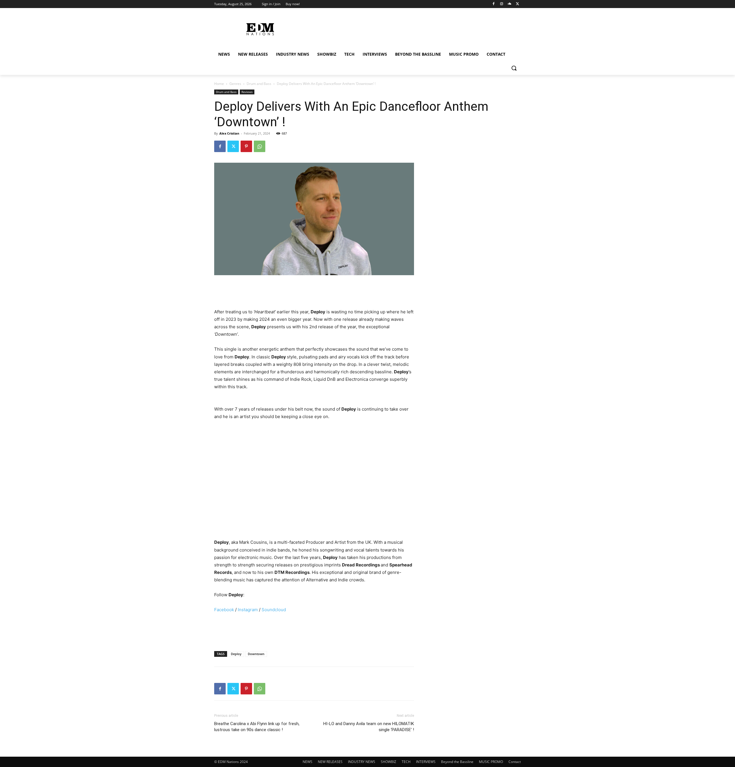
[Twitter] (517, 4)
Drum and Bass (259, 83)
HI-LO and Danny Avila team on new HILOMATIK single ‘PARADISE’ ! (368, 726)
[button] (514, 68)
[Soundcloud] (509, 4)
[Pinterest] (246, 146)
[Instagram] (501, 4)
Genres (235, 83)
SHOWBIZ (388, 761)
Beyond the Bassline (457, 761)
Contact (514, 761)
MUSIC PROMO (491, 761)
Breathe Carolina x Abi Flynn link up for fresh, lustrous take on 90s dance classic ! (256, 726)
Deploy (236, 654)
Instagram (247, 609)
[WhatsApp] (259, 146)
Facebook (224, 609)
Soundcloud (273, 609)
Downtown (256, 654)
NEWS (307, 761)
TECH (406, 761)
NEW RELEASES (330, 761)
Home (219, 83)
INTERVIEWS (426, 761)
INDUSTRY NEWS (361, 761)
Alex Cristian (229, 133)
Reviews (247, 92)
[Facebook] (493, 4)
